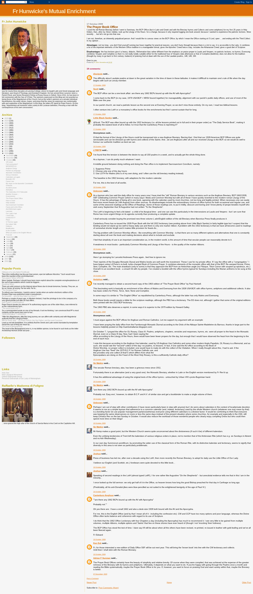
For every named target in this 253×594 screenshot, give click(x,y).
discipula (97, 74)
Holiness (9, 226)
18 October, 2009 (99, 146)
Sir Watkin (98, 363)
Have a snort (10, 200)
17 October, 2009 (99, 85)
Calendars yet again (13, 177)
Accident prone (11, 188)
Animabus (9, 190)
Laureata (9, 211)
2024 (7, 121)
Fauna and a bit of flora (14, 207)
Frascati (9, 235)
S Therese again (12, 222)
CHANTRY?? (10, 218)
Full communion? (12, 164)
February (9, 252)
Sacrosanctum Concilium (15, 205)
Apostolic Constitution (13, 173)
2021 (7, 128)
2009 (7, 153)
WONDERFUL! (11, 166)
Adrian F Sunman (102, 558)
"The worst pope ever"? (11, 308)
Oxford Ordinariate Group (12, 376)
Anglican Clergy (11, 168)
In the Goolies (11, 230)
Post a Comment (93, 578)
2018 (7, 135)
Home (169, 582)
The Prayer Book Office (14, 198)
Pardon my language (13, 170)
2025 (7, 118)
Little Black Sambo (102, 118)
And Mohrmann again (13, 209)
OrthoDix (9, 185)
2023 (7, 123)
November (10, 158)
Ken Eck (97, 543)
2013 (7, 146)
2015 (7, 142)
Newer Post (91, 582)
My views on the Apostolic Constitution (19, 183)
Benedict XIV (10, 179)
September (10, 237)
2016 (7, 139)
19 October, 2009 (99, 423)
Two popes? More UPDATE (13, 278)
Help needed (10, 203)
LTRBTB (97, 150)
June (8, 243)
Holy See (5, 373)
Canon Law (10, 181)
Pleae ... (9, 220)
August (9, 239)
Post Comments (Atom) (109, 588)
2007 (7, 259)
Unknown (98, 191)
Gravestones (10, 196)
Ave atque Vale (11, 224)
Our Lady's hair (11, 213)
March (8, 250)
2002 (7, 261)
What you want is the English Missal (18, 232)
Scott (96, 89)
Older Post (246, 582)
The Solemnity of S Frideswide (16, 192)
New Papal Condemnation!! (13, 302)
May (8, 245)
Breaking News (8, 284)
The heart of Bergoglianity (12, 326)
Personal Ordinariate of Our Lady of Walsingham (21, 378)
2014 (7, 144)
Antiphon (98, 279)
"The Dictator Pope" (9, 290)
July (8, 241)
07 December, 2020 (100, 574)
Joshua (97, 453)
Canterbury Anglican (103, 495)
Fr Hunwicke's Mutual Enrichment (54, 11)
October (9, 160)
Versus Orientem (12, 175)
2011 (7, 149)
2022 (7, 125)
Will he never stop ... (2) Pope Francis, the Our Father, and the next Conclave (32, 320)
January (9, 254)
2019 (7, 132)
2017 (7, 137)
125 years (9, 162)
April (8, 248)
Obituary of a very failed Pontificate (15, 272)
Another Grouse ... (12, 194)
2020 (7, 130)
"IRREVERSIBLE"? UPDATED (14, 314)
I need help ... (10, 215)
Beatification (10, 228)
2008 (7, 256)
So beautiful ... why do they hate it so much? (19, 296)
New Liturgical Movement (12, 375)
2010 (7, 151)
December (10, 155)
